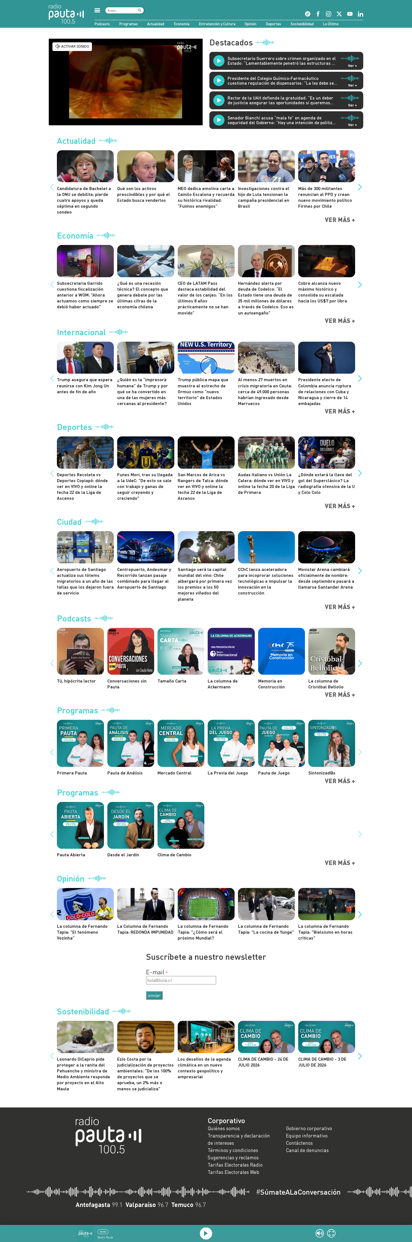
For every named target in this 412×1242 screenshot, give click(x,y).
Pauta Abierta (71, 854)
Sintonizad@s (321, 772)
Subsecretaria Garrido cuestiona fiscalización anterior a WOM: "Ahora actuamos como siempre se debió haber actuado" (85, 294)
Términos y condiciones (233, 1150)
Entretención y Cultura (217, 24)
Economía (181, 24)
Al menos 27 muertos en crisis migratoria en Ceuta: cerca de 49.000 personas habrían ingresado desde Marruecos (265, 391)
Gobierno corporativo (309, 1128)
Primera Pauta (72, 772)
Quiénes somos (224, 1128)
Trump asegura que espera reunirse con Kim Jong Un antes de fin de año (84, 385)
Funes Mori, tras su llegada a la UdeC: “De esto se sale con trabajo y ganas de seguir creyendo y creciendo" (145, 486)
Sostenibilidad (302, 24)
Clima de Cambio (174, 854)
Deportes (273, 24)
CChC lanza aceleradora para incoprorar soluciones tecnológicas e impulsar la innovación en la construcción (265, 581)
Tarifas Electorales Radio (235, 1165)
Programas (128, 24)
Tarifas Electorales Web (233, 1172)
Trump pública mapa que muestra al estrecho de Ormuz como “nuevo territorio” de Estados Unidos (203, 391)
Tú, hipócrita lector (76, 680)
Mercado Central (174, 772)
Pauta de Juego (274, 772)
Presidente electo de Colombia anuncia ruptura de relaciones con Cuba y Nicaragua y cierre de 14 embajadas (324, 391)
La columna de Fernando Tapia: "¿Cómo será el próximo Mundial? (203, 931)
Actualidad (155, 24)
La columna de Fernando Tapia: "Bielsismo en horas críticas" (325, 931)
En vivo (103, 1232)
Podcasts (102, 24)
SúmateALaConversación (298, 1191)
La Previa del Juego (228, 772)
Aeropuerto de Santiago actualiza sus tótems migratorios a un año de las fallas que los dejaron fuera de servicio (85, 581)
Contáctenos (299, 1143)
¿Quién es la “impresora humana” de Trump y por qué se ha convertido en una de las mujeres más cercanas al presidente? (142, 391)
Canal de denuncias (307, 1150)
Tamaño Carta (172, 680)
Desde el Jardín (123, 854)
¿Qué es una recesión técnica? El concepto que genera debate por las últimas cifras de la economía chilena (142, 294)
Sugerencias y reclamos (233, 1157)
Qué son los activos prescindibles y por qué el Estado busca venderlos (143, 194)
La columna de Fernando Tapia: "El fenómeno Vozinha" (82, 931)
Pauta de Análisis (125, 772)
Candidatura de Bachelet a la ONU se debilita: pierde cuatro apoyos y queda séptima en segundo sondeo (84, 200)
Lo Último (331, 24)
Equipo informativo (307, 1136)
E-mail (155, 972)
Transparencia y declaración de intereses (239, 1139)
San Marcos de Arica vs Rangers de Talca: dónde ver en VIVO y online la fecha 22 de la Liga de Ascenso (203, 486)
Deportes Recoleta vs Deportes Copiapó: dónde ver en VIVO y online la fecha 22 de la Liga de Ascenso (82, 486)
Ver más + (340, 220)
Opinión (250, 24)
